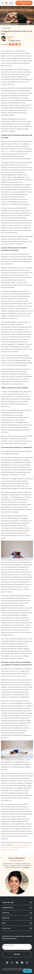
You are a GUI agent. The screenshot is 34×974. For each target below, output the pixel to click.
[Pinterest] (22, 962)
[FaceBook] (7, 962)
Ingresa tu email (9, 945)
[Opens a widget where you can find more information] (27, 971)
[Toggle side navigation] (2, 3)
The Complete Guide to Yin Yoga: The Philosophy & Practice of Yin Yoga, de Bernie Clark (16, 847)
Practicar (11, 37)
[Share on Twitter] (13, 44)
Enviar (17, 954)
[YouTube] (17, 962)
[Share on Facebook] (10, 44)
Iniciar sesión (11, 3)
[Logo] (6, 3)
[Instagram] (27, 962)
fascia (7, 151)
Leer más (26, 867)
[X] (12, 962)
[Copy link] (16, 44)
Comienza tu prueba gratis (24, 2)
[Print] (19, 44)
